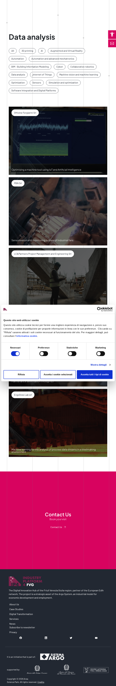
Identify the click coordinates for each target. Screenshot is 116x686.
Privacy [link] (13, 632)
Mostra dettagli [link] (99, 364)
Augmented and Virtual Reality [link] (66, 50)
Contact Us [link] (56, 527)
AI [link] (42, 50)
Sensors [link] (36, 82)
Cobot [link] (59, 66)
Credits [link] (40, 682)
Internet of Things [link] (42, 74)
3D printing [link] (27, 50)
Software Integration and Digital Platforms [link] (33, 90)
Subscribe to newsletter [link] (22, 627)
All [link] (12, 50)
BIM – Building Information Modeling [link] (30, 66)
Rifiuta (21, 374)
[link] (112, 34)
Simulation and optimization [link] (63, 82)
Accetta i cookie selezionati (58, 374)
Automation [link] (17, 58)
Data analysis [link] (18, 74)
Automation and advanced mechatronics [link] (52, 58)
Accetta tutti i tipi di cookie (95, 374)
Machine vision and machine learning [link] (78, 74)
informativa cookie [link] (26, 336)
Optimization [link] (18, 82)
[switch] (43, 353)
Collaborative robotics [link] (82, 66)
